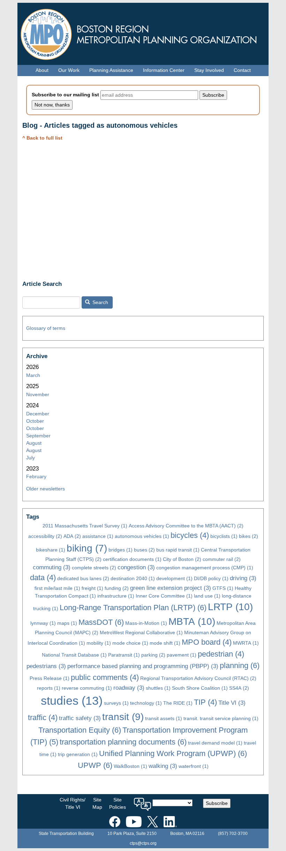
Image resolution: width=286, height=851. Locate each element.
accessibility (45, 536)
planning (239, 665)
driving (243, 578)
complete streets (94, 567)
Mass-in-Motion (146, 623)
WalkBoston (130, 766)
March (33, 375)
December (37, 413)
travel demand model (215, 743)
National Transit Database (74, 655)
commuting (51, 567)
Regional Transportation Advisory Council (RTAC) (198, 678)
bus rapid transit (178, 550)
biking (87, 548)
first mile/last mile (57, 588)
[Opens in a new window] (114, 820)
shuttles (158, 688)
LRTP (230, 606)
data (43, 577)
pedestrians (46, 666)
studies (72, 700)
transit (123, 716)
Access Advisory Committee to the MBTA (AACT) (186, 525)
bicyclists (224, 536)
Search (99, 302)
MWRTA (246, 643)
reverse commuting (87, 688)
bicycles (190, 535)
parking (153, 655)
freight (92, 588)
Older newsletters (45, 488)
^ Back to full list (42, 138)
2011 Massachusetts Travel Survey (85, 525)
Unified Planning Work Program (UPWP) (173, 753)
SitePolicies (117, 803)
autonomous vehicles (142, 536)
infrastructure (115, 596)
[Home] (143, 32)
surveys (116, 703)
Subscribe (217, 803)
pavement (181, 655)
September (38, 435)
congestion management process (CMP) (204, 567)
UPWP (95, 765)
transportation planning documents (123, 742)
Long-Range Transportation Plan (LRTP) (133, 607)
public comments (105, 677)
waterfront (194, 766)
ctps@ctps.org (143, 843)
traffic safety (80, 718)
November (37, 394)
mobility (98, 643)
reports (48, 688)
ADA (72, 536)
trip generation (78, 754)
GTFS (222, 588)
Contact (242, 70)
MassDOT (101, 622)
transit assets (163, 718)
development (174, 578)
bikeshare (50, 550)
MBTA (191, 621)
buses (144, 550)
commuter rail (222, 559)
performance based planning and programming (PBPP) (142, 666)
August (34, 443)
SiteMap (97, 803)
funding (117, 588)
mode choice (130, 643)
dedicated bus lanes (83, 578)
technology (146, 703)
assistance (97, 536)
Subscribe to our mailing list (65, 94)
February (36, 476)
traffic (43, 717)
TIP (205, 702)
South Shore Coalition (200, 688)
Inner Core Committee (164, 596)
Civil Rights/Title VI (72, 803)
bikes (248, 536)
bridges (120, 550)
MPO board (207, 642)
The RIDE (178, 703)
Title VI (232, 703)
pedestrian (221, 654)
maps (67, 623)
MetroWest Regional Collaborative (141, 632)
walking (163, 766)
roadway (128, 687)
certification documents (132, 559)
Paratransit (124, 655)
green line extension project (170, 588)
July (30, 457)
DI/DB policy (211, 578)
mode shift (165, 643)
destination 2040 (133, 578)
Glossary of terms (45, 328)
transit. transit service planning (220, 718)
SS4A (239, 688)
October (35, 421)
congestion (136, 567)
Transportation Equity (79, 730)
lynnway (43, 623)
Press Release (49, 678)
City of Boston (182, 559)
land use (207, 596)
